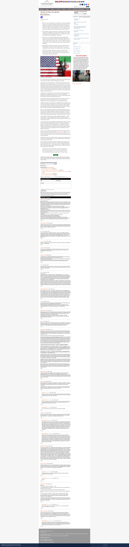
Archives (69, 9)
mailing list (68, 176)
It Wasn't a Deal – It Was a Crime (47, 174)
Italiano (73, 2)
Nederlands (75, 2)
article (63, 274)
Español (67, 2)
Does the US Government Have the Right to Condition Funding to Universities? (55, 171)
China (74, 44)
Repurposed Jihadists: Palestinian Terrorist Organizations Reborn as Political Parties (80, 27)
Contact (87, 9)
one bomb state (60, 131)
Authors (58, 9)
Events (47, 9)
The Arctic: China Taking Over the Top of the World (81, 38)
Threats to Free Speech (76, 52)
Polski (77, 2)
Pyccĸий (81, 2)
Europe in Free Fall (76, 18)
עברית (71, 2)
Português (79, 2)
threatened (68, 131)
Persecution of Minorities (76, 50)
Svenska (83, 2)
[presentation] (75, 16)
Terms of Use (42, 542)
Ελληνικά (63, 2)
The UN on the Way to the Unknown (79, 30)
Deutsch (61, 2)
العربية (55, 2)
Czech (42, 20)
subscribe (52, 176)
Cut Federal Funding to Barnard (47, 173)
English (65, 2)
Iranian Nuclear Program (77, 46)
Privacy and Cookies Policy (16, 545)
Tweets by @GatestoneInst (77, 83)
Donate (64, 9)
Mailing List (75, 9)
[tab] (76, 16)
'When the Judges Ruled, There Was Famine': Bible (50, 170)
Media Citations (81, 9)
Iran (47, 165)
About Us (41, 9)
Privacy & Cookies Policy (49, 542)
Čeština (57, 2)
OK (105, 545)
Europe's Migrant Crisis (76, 48)
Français (69, 2)
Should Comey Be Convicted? (47, 168)
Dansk (59, 2)
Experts (52, 9)
